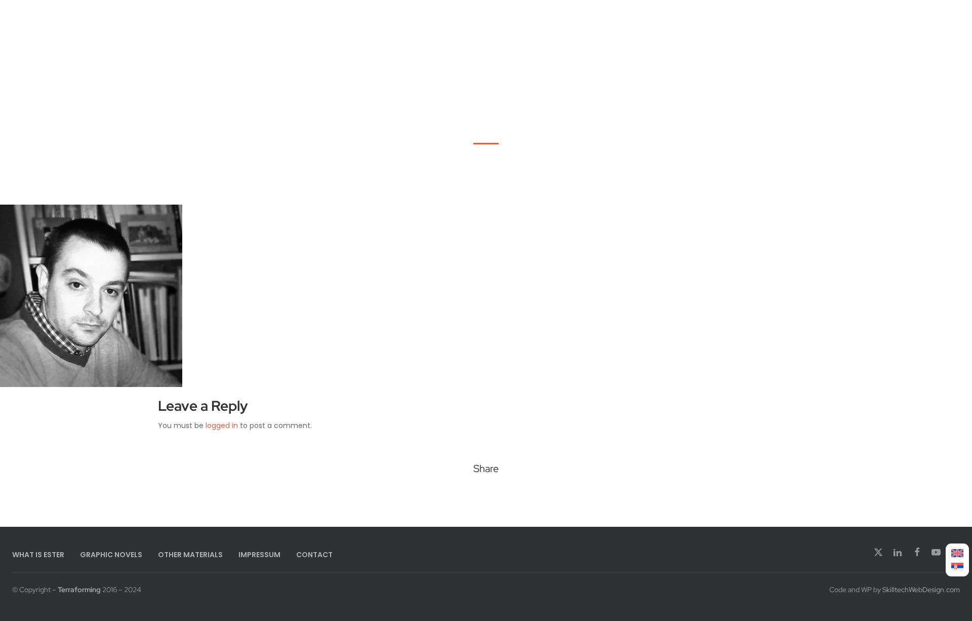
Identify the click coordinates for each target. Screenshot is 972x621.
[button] (451, 495)
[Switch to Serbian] (957, 567)
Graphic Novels (111, 555)
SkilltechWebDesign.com (921, 589)
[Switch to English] (957, 553)
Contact (314, 555)
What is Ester (38, 555)
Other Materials (190, 555)
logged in (222, 425)
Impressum (259, 555)
